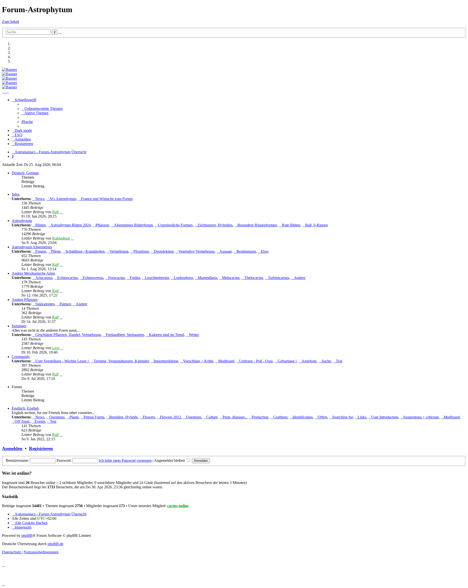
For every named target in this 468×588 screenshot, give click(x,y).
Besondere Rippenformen (257, 225)
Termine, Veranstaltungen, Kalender (121, 361)
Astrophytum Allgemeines (32, 247)
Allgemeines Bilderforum (133, 225)
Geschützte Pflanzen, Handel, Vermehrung (68, 335)
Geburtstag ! (287, 361)
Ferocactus (116, 278)
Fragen (40, 251)
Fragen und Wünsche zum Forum (107, 199)
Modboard (226, 361)
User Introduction (384, 417)
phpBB (27, 535)
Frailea (135, 278)
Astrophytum (22, 221)
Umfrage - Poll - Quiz (256, 361)
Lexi (55, 348)
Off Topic (22, 421)
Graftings (280, 417)
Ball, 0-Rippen (316, 225)
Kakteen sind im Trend (166, 335)
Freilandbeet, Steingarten (125, 335)
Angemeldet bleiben (170, 460)
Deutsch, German (25, 173)
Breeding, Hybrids (123, 417)
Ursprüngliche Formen (175, 225)
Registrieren (41, 448)
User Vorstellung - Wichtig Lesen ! (62, 361)
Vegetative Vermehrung (196, 251)
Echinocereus (93, 278)
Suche (326, 361)
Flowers (149, 417)
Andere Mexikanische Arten (33, 273)
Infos (16, 194)
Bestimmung (246, 251)
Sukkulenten (45, 304)
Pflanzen (102, 225)
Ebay (265, 251)
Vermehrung (118, 251)
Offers (322, 417)
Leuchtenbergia (157, 278)
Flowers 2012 (170, 417)
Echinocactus (67, 278)
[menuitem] (42, 108)
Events (40, 421)
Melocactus (231, 278)
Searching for (342, 417)
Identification (302, 417)
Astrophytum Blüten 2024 (70, 225)
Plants (74, 417)
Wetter (194, 335)
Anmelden (12, 448)
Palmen (65, 304)
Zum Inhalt (10, 21)
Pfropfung (141, 251)
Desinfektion (164, 251)
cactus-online (178, 506)
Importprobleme (166, 361)
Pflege (56, 251)
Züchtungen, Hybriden (215, 225)
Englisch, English (25, 408)
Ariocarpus (43, 278)
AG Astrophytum (62, 199)
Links (362, 417)
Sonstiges (19, 326)
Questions (57, 417)
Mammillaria (207, 278)
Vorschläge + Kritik (198, 361)
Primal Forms (94, 417)
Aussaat (225, 251)
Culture (212, 417)
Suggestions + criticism (421, 417)
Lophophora (183, 278)
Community (21, 357)
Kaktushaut (61, 238)
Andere (299, 278)
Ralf (55, 212)
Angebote (309, 361)
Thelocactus (253, 278)
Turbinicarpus (278, 278)
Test (339, 361)
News (39, 199)
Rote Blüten (291, 225)
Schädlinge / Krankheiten (85, 251)
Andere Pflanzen (25, 300)
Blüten (40, 225)
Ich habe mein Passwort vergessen (125, 460)
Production (260, 417)
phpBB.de (55, 544)
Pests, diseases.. (235, 417)
